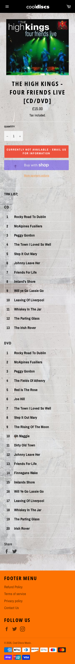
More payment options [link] (36, 175)
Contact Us (11, 607)
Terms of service (15, 593)
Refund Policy (13, 586)
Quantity (9, 126)
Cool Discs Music (22, 643)
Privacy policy (13, 600)
